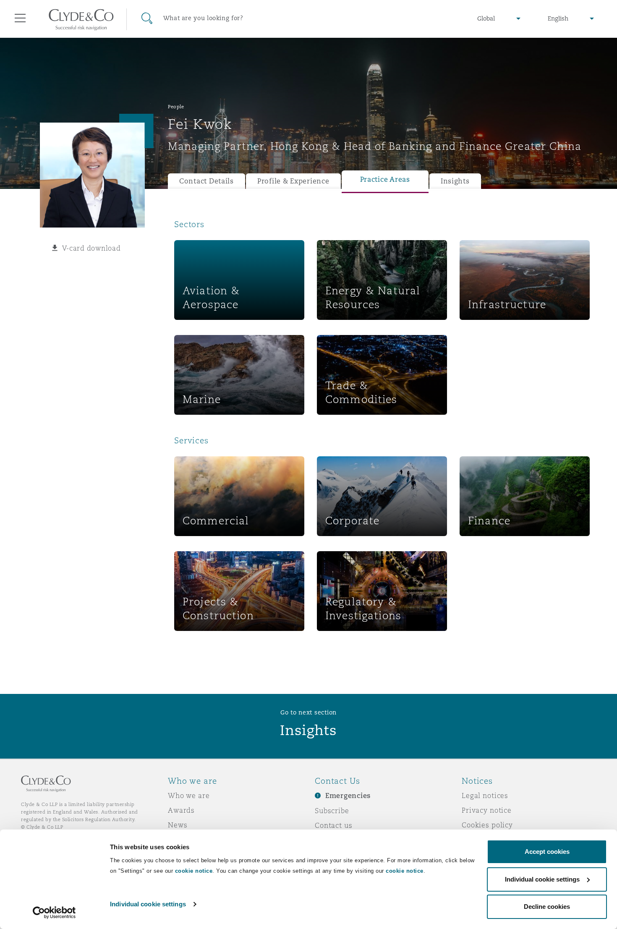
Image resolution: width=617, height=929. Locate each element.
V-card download (91, 248)
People (176, 107)
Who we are (189, 795)
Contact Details (206, 181)
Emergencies (348, 795)
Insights (455, 181)
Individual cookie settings (148, 904)
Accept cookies (547, 851)
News (177, 825)
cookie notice (194, 871)
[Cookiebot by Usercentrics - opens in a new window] (54, 912)
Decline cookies (547, 906)
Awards (181, 810)
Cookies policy (487, 825)
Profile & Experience (293, 181)
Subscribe (332, 810)
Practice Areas (385, 179)
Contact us (334, 825)
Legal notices (485, 795)
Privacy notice (487, 810)
